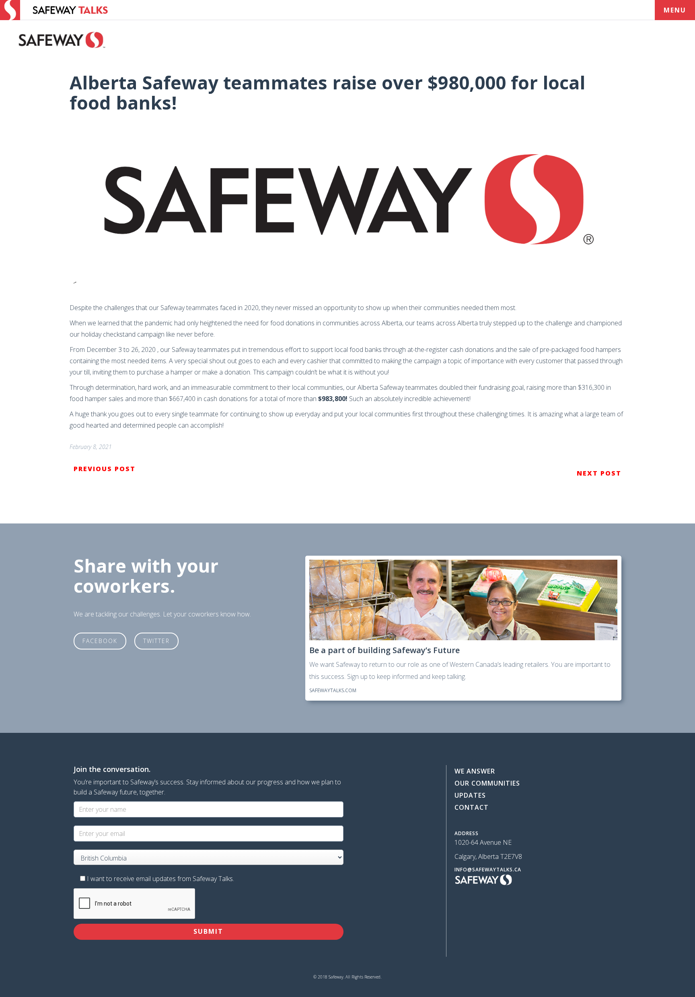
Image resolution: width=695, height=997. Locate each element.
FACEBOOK (99, 641)
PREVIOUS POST (105, 468)
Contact (471, 807)
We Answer (474, 771)
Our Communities (487, 783)
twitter (156, 641)
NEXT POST (599, 473)
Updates (470, 795)
